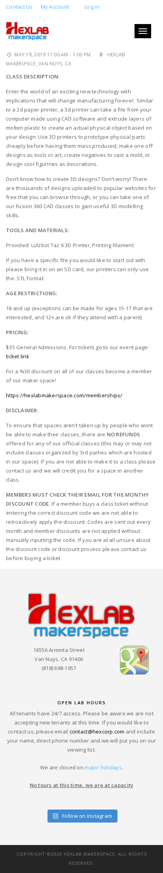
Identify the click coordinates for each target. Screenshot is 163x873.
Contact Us (19, 6)
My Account (55, 6)
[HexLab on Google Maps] (134, 659)
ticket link (17, 356)
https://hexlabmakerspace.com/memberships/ (64, 395)
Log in (92, 6)
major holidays (103, 767)
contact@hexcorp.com (97, 731)
